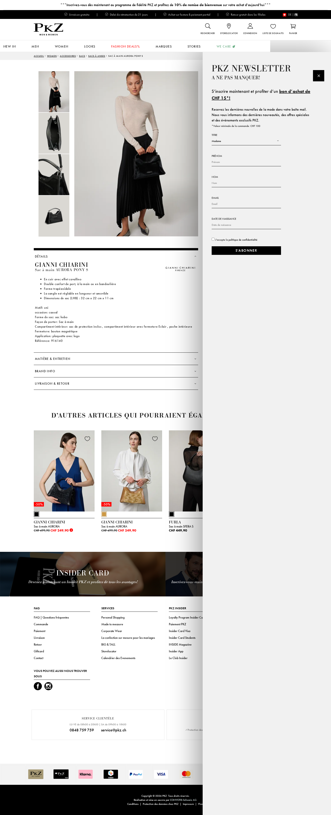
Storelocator (108, 651)
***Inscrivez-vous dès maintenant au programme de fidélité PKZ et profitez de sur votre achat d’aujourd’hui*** (165, 4)
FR (296, 14)
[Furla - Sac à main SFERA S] (199, 469)
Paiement (39, 631)
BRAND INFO (45, 371)
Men (35, 46)
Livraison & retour (52, 383)
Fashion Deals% (125, 46)
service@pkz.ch (113, 730)
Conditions (132, 804)
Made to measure (112, 624)
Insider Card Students (182, 638)
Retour (38, 644)
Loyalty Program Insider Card (187, 617)
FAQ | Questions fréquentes (51, 617)
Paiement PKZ (177, 624)
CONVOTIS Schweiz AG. (183, 800)
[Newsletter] (318, 75)
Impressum (188, 804)
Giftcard (39, 651)
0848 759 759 (82, 730)
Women (61, 46)
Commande (41, 624)
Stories (194, 46)
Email (215, 198)
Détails (41, 256)
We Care (224, 46)
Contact (38, 658)
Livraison (39, 638)
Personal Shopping (113, 617)
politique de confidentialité (243, 240)
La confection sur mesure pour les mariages (128, 638)
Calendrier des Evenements (118, 658)
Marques (164, 46)
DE (290, 14)
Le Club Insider (178, 658)
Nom (215, 177)
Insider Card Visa (179, 631)
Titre (214, 135)
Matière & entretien (52, 359)
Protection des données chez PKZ (161, 804)
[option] (58, 91)
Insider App (176, 651)
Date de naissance (224, 219)
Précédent (22, 472)
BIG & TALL (108, 644)
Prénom (217, 156)
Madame (216, 141)
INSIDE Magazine (180, 644)
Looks (89, 46)
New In (9, 46)
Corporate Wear (111, 631)
